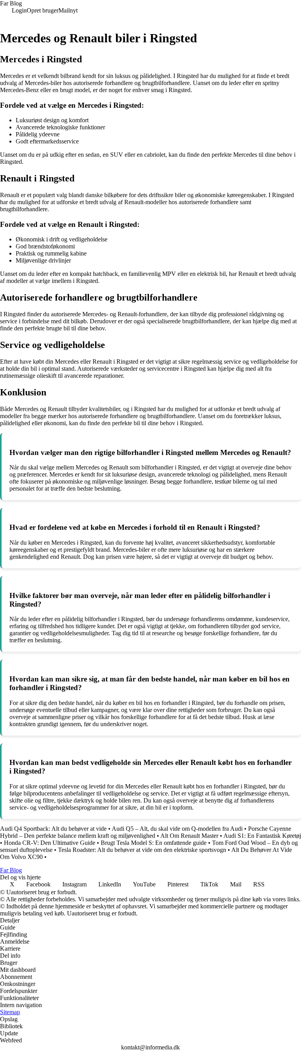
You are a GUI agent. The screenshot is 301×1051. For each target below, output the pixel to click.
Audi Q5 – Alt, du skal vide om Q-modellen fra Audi (177, 828)
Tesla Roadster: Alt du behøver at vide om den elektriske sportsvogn (142, 849)
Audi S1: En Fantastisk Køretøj (262, 835)
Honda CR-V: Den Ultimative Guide (49, 842)
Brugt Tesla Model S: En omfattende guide (154, 842)
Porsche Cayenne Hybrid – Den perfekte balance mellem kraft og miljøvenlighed (145, 832)
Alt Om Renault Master (189, 835)
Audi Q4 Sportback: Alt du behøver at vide (53, 828)
